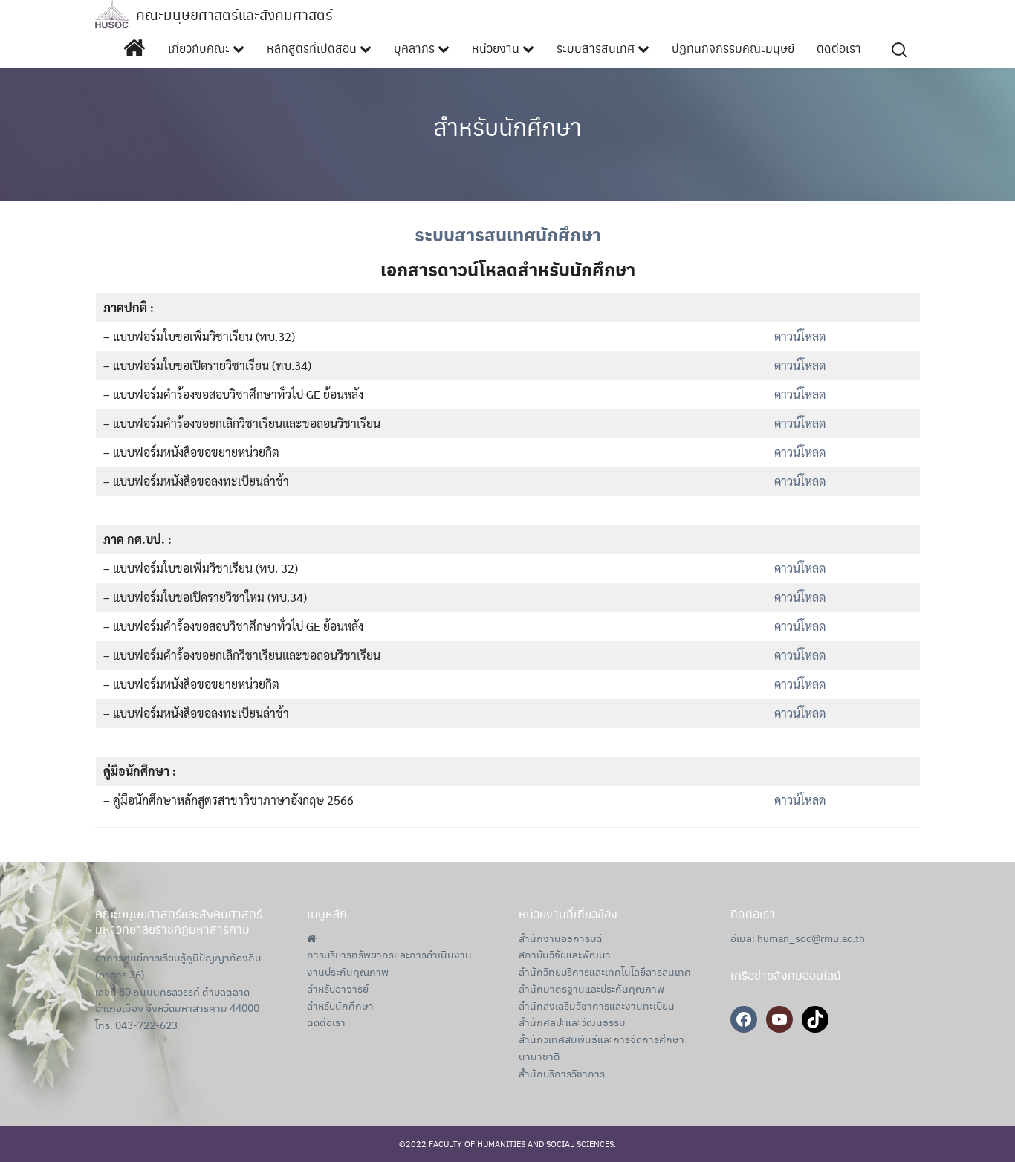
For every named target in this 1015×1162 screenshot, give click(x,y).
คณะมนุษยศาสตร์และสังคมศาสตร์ (234, 14)
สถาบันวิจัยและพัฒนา (565, 954)
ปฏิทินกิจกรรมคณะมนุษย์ (733, 47)
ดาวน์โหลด (800, 336)
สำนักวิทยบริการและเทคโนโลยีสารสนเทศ (605, 971)
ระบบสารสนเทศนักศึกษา (508, 234)
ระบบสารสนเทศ (597, 47)
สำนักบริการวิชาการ (562, 1072)
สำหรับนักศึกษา (507, 126)
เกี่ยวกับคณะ (200, 47)
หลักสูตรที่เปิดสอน (313, 47)
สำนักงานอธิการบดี (560, 937)
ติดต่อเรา (839, 47)
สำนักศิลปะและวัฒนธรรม (572, 1021)
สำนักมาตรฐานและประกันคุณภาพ (591, 988)
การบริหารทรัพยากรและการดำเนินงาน (389, 954)
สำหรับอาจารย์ (338, 988)
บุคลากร (416, 47)
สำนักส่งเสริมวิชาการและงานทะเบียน (597, 1005)
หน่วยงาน (497, 47)
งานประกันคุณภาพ (348, 971)
